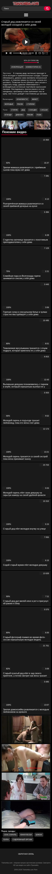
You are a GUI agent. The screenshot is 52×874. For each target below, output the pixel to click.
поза (39, 115)
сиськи (44, 110)
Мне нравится (14, 61)
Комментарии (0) (33, 67)
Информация (17, 67)
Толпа (6, 839)
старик (14, 110)
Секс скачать (10, 835)
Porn (35, 870)
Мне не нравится (20, 61)
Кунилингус (22, 99)
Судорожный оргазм (22, 839)
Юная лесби (26, 835)
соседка (33, 110)
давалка (19, 115)
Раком (20, 104)
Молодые (9, 104)
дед (23, 110)
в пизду (8, 115)
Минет (35, 99)
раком (30, 115)
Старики (31, 104)
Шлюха (39, 835)
